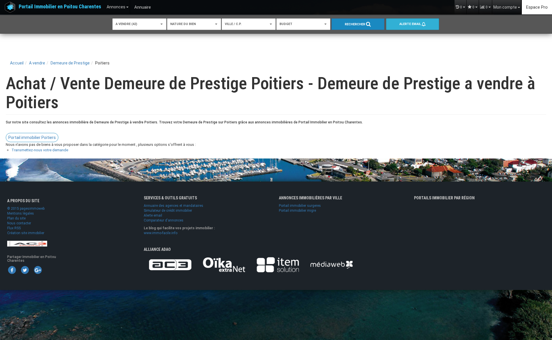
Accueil (17, 63)
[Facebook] (11, 270)
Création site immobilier (25, 233)
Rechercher (355, 24)
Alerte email (410, 24)
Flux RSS (14, 228)
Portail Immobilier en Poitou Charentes (60, 6)
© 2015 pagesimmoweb (26, 209)
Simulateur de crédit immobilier (168, 211)
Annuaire (142, 7)
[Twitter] (24, 270)
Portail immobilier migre (297, 211)
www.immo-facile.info (160, 233)
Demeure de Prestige (70, 63)
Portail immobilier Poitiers (32, 137)
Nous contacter (19, 223)
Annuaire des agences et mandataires (173, 206)
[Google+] (37, 270)
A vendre (37, 63)
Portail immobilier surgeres (300, 206)
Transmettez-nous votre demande (40, 150)
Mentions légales (20, 213)
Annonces (116, 7)
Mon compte (505, 7)
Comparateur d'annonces (163, 220)
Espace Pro (537, 7)
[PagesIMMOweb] (27, 243)
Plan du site (16, 218)
